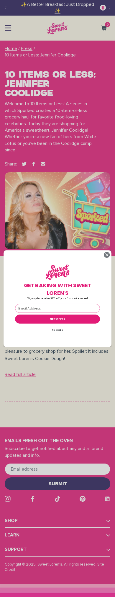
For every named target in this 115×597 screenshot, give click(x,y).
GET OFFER (57, 319)
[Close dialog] (107, 255)
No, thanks (57, 329)
